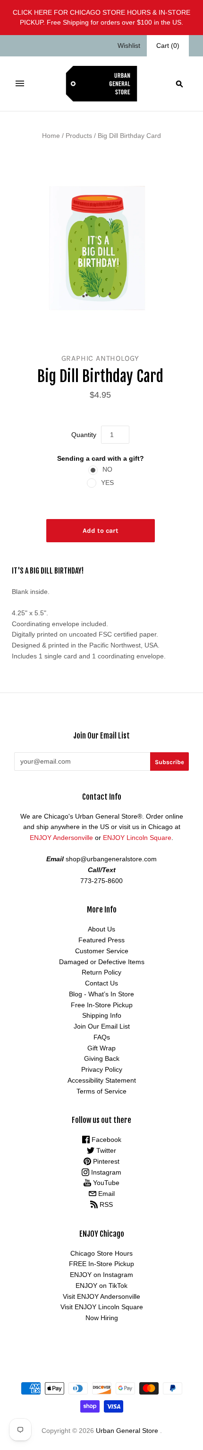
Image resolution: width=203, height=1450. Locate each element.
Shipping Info (101, 1015)
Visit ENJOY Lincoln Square (101, 1307)
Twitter (105, 1150)
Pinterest (105, 1161)
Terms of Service (101, 1091)
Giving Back (101, 1058)
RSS (105, 1204)
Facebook (105, 1139)
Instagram (105, 1172)
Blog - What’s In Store (101, 994)
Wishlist (129, 45)
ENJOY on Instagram (101, 1274)
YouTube (105, 1182)
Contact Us (101, 983)
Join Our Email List (102, 1026)
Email (105, 1193)
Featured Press (101, 940)
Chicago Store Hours (101, 1253)
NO (107, 469)
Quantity (83, 434)
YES (107, 482)
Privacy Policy (101, 1069)
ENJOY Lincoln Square (137, 837)
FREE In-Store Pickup (101, 1264)
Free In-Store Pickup (102, 1005)
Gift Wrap (101, 1048)
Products (79, 135)
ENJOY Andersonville (61, 837)
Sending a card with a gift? (100, 458)
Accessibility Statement (102, 1080)
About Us (101, 929)
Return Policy (101, 972)
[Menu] (19, 83)
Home (51, 135)
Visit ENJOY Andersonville (101, 1296)
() (167, 45)
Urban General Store (127, 1430)
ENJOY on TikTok (101, 1285)
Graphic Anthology (100, 358)
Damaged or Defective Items (101, 962)
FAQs (101, 1037)
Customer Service (101, 951)
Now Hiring (101, 1318)
